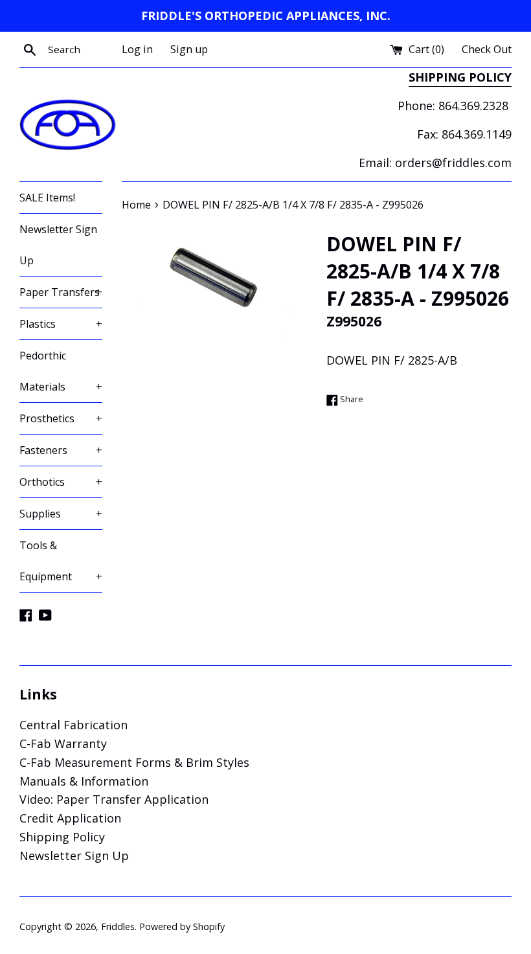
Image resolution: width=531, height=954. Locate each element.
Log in (137, 49)
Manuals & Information (83, 781)
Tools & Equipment (60, 561)
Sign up (189, 49)
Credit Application (70, 818)
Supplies (60, 513)
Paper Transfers (60, 292)
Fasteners (60, 450)
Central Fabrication (73, 725)
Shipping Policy (62, 837)
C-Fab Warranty (63, 743)
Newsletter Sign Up (58, 244)
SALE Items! (47, 197)
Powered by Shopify (182, 926)
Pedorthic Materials (60, 371)
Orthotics (60, 482)
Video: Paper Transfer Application (114, 799)
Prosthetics (60, 418)
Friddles (118, 926)
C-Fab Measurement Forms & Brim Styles (134, 762)
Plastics (60, 324)
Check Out (487, 49)
